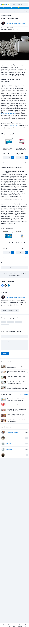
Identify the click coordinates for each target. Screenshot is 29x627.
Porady (7, 10)
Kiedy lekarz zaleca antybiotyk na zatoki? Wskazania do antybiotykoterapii (15, 382)
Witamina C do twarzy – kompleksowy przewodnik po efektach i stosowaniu (15, 415)
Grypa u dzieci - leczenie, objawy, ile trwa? (16, 376)
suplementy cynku (12, 125)
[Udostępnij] (26, 15)
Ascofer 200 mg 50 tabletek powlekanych (21, 149)
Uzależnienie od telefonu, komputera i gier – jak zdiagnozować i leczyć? (17, 420)
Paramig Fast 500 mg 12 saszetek (8, 243)
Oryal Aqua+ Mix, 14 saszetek (20, 243)
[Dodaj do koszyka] (12, 157)
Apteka (2, 10)
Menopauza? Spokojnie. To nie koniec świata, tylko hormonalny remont (16, 410)
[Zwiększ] (9, 157)
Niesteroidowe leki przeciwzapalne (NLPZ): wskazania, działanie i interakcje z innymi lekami (17, 388)
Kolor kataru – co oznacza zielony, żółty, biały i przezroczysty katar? (17, 367)
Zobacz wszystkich (24, 427)
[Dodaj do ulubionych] (13, 138)
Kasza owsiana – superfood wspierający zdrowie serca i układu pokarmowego (15, 399)
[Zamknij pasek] (27, 7)
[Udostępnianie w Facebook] (2, 285)
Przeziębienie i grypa (16, 10)
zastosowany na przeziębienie (8, 113)
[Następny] (25, 163)
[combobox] (19, 4)
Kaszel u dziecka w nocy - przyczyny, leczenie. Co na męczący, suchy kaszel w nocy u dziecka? (17, 372)
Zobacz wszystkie (24, 394)
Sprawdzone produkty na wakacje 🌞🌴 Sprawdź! (14, 7)
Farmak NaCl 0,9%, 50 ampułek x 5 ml (7, 149)
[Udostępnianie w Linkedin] (9, 285)
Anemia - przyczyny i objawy (13, 404)
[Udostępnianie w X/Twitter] (6, 285)
